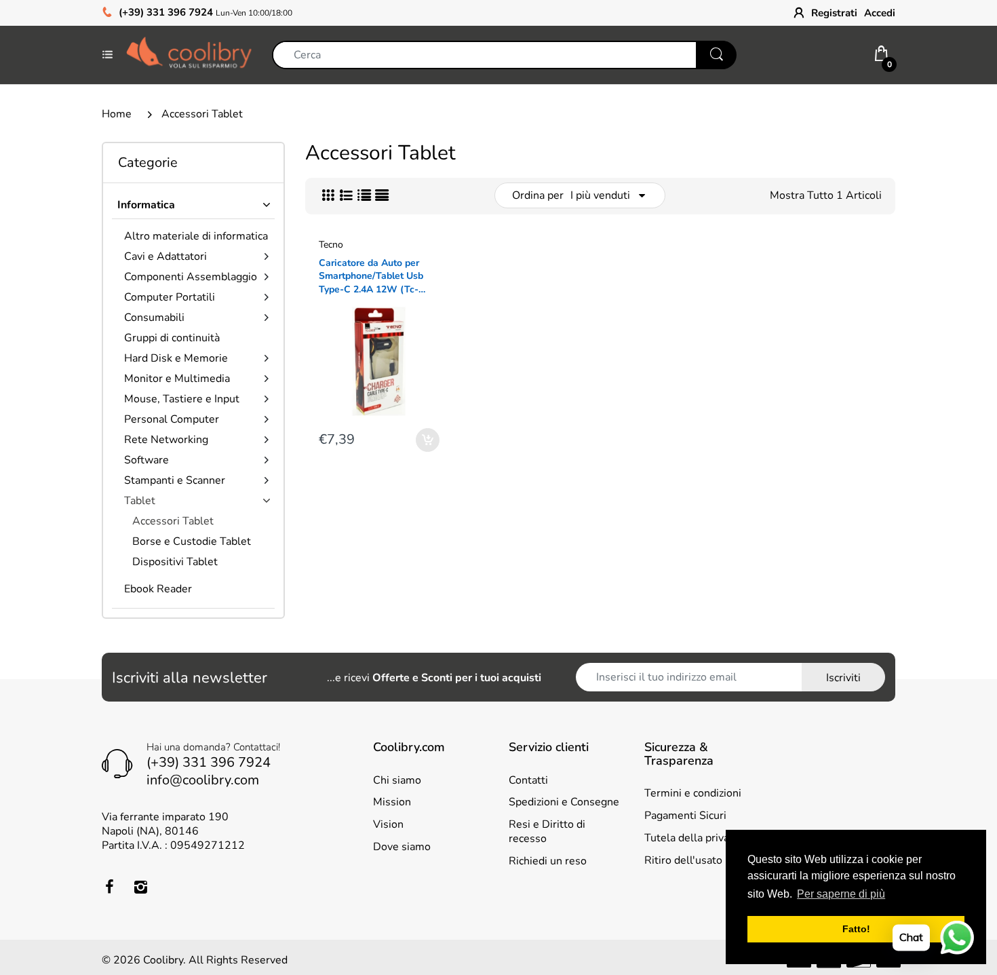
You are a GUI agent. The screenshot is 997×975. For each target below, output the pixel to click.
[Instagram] (140, 887)
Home (117, 114)
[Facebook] (109, 887)
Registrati (834, 13)
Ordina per (538, 195)
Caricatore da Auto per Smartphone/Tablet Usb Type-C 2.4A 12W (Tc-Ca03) (371, 276)
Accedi (879, 13)
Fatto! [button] (856, 928)
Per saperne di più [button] (841, 894)
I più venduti (600, 195)
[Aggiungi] (427, 440)
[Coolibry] (189, 54)
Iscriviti (843, 677)
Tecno (331, 244)
